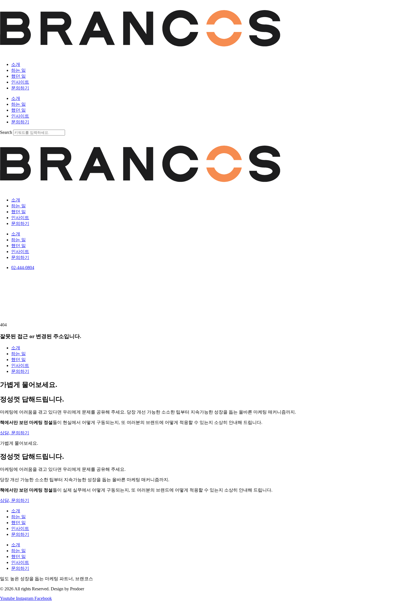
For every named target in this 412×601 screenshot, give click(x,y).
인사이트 (20, 82)
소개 (15, 64)
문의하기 (20, 88)
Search (6, 132)
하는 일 (18, 70)
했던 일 (18, 76)
